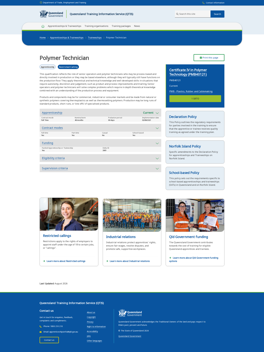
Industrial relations (121, 236)
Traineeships (95, 37)
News (137, 26)
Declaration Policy (183, 116)
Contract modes (52, 128)
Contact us (49, 340)
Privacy (90, 322)
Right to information (96, 326)
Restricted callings (57, 235)
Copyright (91, 317)
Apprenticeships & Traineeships (64, 26)
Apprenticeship (97, 112)
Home (43, 37)
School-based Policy (184, 172)
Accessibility (92, 331)
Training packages (121, 26)
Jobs (89, 336)
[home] (43, 26)
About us (91, 312)
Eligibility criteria (53, 158)
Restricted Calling (68, 67)
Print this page (210, 57)
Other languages (94, 340)
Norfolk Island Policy (185, 146)
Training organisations (96, 26)
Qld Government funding (188, 236)
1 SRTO (195, 98)
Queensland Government (129, 336)
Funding (47, 143)
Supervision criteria (55, 168)
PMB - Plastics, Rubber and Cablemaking (190, 91)
